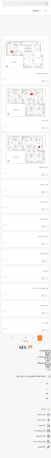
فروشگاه (41, 363)
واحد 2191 (45, 271)
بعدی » (26, 340)
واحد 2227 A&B (43, 236)
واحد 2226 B (44, 185)
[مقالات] (48, 352)
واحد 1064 (45, 120)
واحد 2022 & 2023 (42, 74)
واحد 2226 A (44, 202)
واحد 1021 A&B (43, 167)
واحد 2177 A (44, 306)
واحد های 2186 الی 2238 (40, 288)
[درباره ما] (48, 358)
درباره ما (41, 356)
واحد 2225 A (44, 254)
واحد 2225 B (44, 219)
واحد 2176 (45, 323)
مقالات (42, 350)
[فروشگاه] (48, 365)
